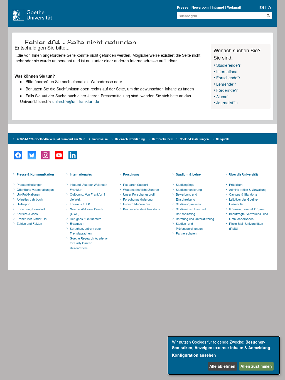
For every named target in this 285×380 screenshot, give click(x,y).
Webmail (234, 7)
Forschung (131, 174)
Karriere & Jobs (27, 213)
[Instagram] (45, 155)
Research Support (135, 184)
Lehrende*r (226, 84)
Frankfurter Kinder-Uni (32, 218)
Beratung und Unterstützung (195, 218)
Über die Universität (243, 174)
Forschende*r (228, 77)
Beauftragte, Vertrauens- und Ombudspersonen (248, 216)
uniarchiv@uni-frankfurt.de (75, 101)
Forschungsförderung (138, 199)
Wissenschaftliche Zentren (141, 189)
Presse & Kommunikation (35, 174)
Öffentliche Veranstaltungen (35, 189)
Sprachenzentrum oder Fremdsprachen (85, 231)
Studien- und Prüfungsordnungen (189, 226)
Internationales (81, 174)
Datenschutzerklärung (130, 139)
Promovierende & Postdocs (141, 209)
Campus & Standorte (243, 194)
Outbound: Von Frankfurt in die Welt (88, 196)
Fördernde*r (227, 90)
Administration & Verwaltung (247, 189)
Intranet (218, 7)
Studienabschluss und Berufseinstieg (191, 211)
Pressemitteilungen (29, 184)
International (227, 71)
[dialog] (223, 355)
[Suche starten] (268, 15)
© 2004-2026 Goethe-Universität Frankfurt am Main (51, 139)
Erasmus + (77, 223)
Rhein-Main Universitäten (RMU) (246, 226)
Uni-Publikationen (28, 194)
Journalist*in (227, 102)
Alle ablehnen (222, 366)
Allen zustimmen (256, 366)
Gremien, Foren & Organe (246, 209)
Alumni (222, 96)
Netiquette (223, 139)
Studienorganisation (189, 204)
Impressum (100, 139)
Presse (182, 7)
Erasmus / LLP (80, 204)
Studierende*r (228, 65)
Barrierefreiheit (162, 139)
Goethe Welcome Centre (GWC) (86, 211)
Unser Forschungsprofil (139, 194)
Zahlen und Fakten (29, 223)
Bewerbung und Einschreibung (186, 196)
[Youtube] (59, 155)
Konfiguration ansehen (194, 355)
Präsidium (235, 184)
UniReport (23, 204)
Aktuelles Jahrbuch (30, 199)
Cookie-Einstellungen (194, 139)
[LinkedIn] (72, 155)
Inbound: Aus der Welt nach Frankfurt (88, 187)
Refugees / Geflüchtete (85, 218)
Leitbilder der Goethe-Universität (243, 201)
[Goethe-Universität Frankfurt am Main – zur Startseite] (39, 15)
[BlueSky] (31, 155)
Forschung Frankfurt (31, 209)
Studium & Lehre (188, 174)
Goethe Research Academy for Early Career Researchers (89, 243)
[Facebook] (18, 155)
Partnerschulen (186, 233)
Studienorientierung (189, 189)
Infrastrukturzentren (136, 204)
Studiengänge (185, 184)
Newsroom (200, 7)
